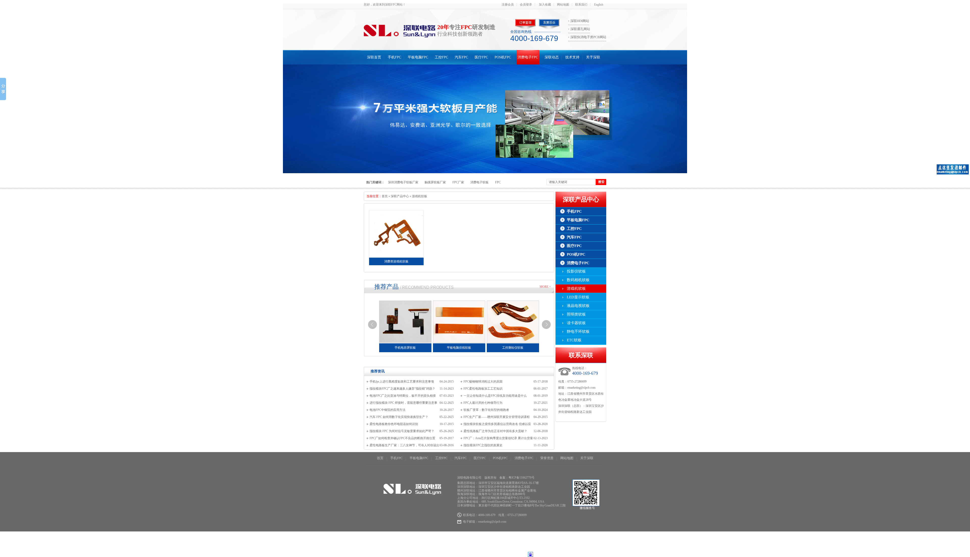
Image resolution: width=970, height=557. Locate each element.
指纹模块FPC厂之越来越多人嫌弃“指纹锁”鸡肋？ (402, 388)
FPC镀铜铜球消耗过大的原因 (483, 381)
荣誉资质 (546, 458)
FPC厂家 (458, 182)
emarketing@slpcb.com (581, 387)
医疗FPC (481, 57)
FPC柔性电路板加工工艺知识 (483, 388)
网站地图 (563, 4)
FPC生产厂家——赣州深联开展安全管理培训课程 (497, 417)
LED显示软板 (578, 297)
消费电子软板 (479, 182)
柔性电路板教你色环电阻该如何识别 (394, 424)
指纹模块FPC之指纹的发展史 (483, 445)
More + (545, 286)
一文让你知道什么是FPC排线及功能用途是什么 (495, 395)
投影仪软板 (576, 271)
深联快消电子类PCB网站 (588, 37)
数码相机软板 (578, 280)
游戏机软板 (419, 196)
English (598, 4)
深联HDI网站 (579, 21)
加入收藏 (545, 4)
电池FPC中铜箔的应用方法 (387, 410)
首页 (385, 196)
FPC (498, 182)
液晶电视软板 (578, 306)
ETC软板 (574, 340)
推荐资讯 (378, 371)
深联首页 (374, 57)
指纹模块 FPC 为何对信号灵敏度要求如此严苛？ (402, 431)
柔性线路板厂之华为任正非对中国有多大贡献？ (495, 431)
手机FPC (394, 57)
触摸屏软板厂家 (435, 182)
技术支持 (572, 57)
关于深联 (593, 57)
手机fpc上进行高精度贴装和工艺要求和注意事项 (402, 381)
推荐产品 (386, 286)
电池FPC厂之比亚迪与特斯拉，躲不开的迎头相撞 (403, 395)
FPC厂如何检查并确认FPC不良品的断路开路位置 (402, 438)
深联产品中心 (400, 196)
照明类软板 (576, 314)
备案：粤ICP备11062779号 (517, 477)
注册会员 (508, 4)
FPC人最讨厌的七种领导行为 (483, 403)
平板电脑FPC (418, 57)
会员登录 (526, 4)
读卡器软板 (576, 323)
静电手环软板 (578, 331)
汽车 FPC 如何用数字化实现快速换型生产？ (399, 417)
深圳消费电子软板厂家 (403, 182)
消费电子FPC (528, 57)
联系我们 (581, 4)
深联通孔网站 (580, 29)
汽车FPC (461, 57)
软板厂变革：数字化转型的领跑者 (486, 410)
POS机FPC (503, 57)
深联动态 (552, 57)
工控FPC (441, 57)
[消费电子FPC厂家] (485, 118)
